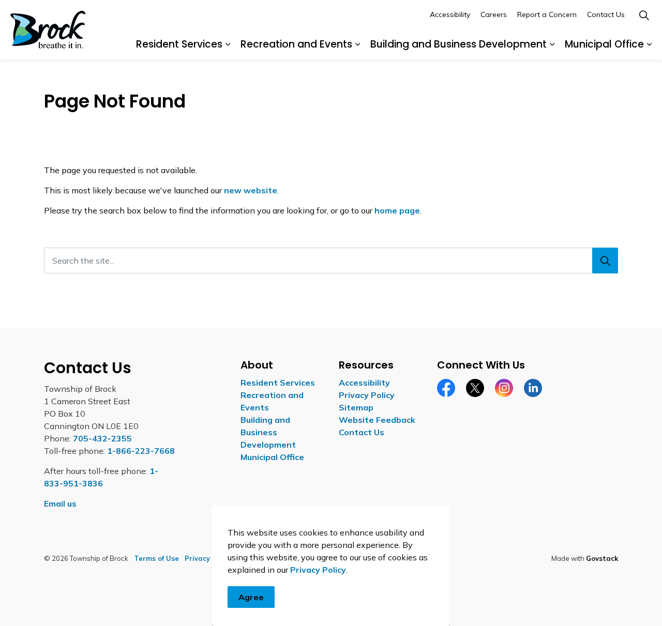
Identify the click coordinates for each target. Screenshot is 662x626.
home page (397, 210)
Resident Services (179, 44)
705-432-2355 (102, 438)
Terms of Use (156, 558)
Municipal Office (604, 44)
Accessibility (450, 14)
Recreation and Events (296, 44)
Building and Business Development (458, 44)
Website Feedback (377, 420)
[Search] (605, 260)
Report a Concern (547, 14)
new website (250, 190)
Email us (60, 503)
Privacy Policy (318, 569)
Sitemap (356, 407)
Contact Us (606, 14)
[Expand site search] (644, 15)
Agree (251, 597)
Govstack (602, 558)
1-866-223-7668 (141, 451)
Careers (493, 14)
